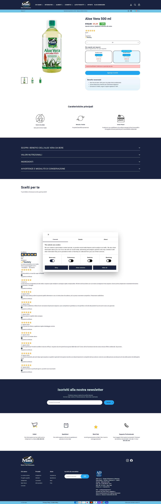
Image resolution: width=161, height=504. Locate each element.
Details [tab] (80, 239)
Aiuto (22, 11)
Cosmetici (68, 5)
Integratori (49, 5)
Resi (51, 480)
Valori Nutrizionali (31, 155)
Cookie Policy (54, 502)
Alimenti (59, 5)
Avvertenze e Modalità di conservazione (43, 169)
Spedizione (98, 26)
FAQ (51, 483)
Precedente (24, 267)
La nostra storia (25, 475)
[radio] (98, 57)
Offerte (90, 5)
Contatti (23, 485)
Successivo (32, 267)
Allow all (104, 267)
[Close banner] (48, 234)
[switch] (71, 260)
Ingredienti (27, 162)
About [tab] (106, 239)
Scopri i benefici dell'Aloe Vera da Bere (42, 148)
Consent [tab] (55, 239)
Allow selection (80, 267)
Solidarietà (24, 480)
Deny (56, 267)
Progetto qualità (25, 478)
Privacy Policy (46, 502)
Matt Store (24, 483)
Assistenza (53, 475)
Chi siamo (38, 5)
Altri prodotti (80, 5)
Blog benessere (99, 5)
